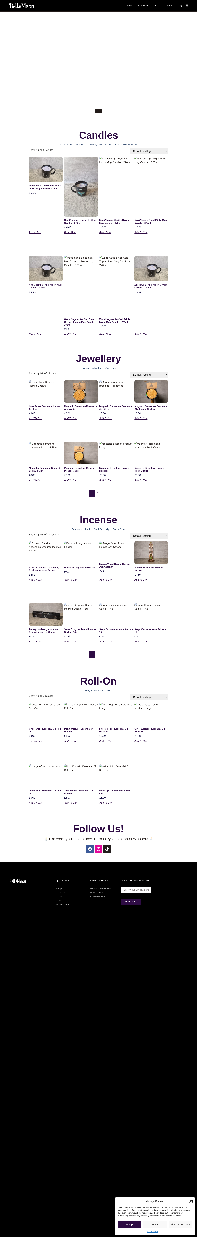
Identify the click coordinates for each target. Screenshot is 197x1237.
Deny (155, 1224)
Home (129, 6)
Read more (35, 232)
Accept (129, 1224)
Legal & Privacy (100, 880)
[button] (190, 1201)
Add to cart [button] (140, 232)
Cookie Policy (153, 1231)
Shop (141, 6)
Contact (171, 6)
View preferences (180, 1224)
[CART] (185, 5)
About (157, 6)
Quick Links (63, 880)
